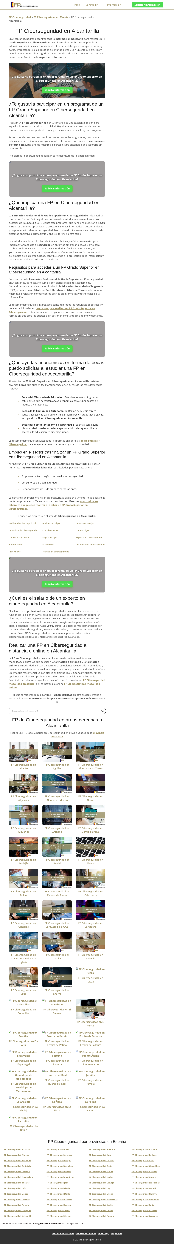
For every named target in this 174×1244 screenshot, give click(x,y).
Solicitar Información (147, 4)
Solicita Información (57, 90)
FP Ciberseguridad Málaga (16, 1194)
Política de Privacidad (63, 1233)
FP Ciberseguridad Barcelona (17, 1160)
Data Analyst (82, 530)
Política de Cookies (86, 1233)
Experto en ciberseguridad (89, 537)
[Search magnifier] (103, 711)
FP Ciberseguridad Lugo (100, 1188)
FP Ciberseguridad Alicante (144, 1149)
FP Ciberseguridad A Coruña (17, 1149)
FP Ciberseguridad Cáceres (101, 1160)
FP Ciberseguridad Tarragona (17, 1210)
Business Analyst (51, 523)
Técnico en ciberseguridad (55, 551)
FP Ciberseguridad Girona (101, 1171)
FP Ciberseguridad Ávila (100, 1155)
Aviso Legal (103, 1233)
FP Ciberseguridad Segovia (59, 1205)
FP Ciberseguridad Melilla (58, 1194)
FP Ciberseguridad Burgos (59, 1160)
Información (114, 4)
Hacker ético (15, 544)
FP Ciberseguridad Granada (144, 1171)
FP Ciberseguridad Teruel (58, 1210)
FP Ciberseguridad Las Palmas (146, 1182)
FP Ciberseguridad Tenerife (16, 1205)
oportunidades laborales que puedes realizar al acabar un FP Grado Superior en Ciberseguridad (53, 505)
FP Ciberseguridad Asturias (59, 1155)
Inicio (77, 4)
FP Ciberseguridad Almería (16, 1155)
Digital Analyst (49, 537)
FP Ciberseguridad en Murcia (51, 17)
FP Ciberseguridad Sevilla (101, 1205)
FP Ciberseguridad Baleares (16, 1182)
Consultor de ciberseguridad (23, 530)
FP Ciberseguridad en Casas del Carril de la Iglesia (23, 958)
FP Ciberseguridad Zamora (101, 1216)
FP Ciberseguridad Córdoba (17, 1171)
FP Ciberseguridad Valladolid (17, 1216)
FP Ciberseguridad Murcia (101, 1194)
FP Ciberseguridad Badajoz (144, 1155)
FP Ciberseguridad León (15, 1188)
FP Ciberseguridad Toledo (101, 1210)
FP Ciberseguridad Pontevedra (103, 1199)
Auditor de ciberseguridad (22, 523)
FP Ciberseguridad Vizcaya (59, 1216)
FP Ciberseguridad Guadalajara (18, 1177)
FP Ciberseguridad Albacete (102, 1149)
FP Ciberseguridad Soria (143, 1205)
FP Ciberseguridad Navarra (144, 1194)
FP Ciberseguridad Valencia (144, 1210)
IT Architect (48, 544)
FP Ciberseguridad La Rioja (101, 1182)
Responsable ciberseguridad (90, 544)
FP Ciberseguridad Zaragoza (145, 1216)
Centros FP (92, 4)
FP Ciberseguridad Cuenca (59, 1171)
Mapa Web (116, 1233)
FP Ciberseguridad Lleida (58, 1188)
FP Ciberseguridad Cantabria (17, 1166)
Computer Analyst (85, 523)
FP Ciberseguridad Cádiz (143, 1160)
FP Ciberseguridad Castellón (60, 1166)
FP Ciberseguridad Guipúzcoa (60, 1177)
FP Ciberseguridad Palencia (59, 1199)
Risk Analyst (15, 551)
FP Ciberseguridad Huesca (144, 1177)
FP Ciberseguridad (20, 17)
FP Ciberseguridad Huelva (101, 1177)
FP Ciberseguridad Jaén (57, 1182)
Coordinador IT (50, 530)
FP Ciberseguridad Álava (58, 1149)
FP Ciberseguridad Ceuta (100, 1166)
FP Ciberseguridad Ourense (16, 1199)
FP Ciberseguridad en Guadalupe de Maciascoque (23, 1087)
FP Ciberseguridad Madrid (144, 1188)
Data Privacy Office (19, 537)
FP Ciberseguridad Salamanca (145, 1199)
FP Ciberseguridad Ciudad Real (146, 1166)
